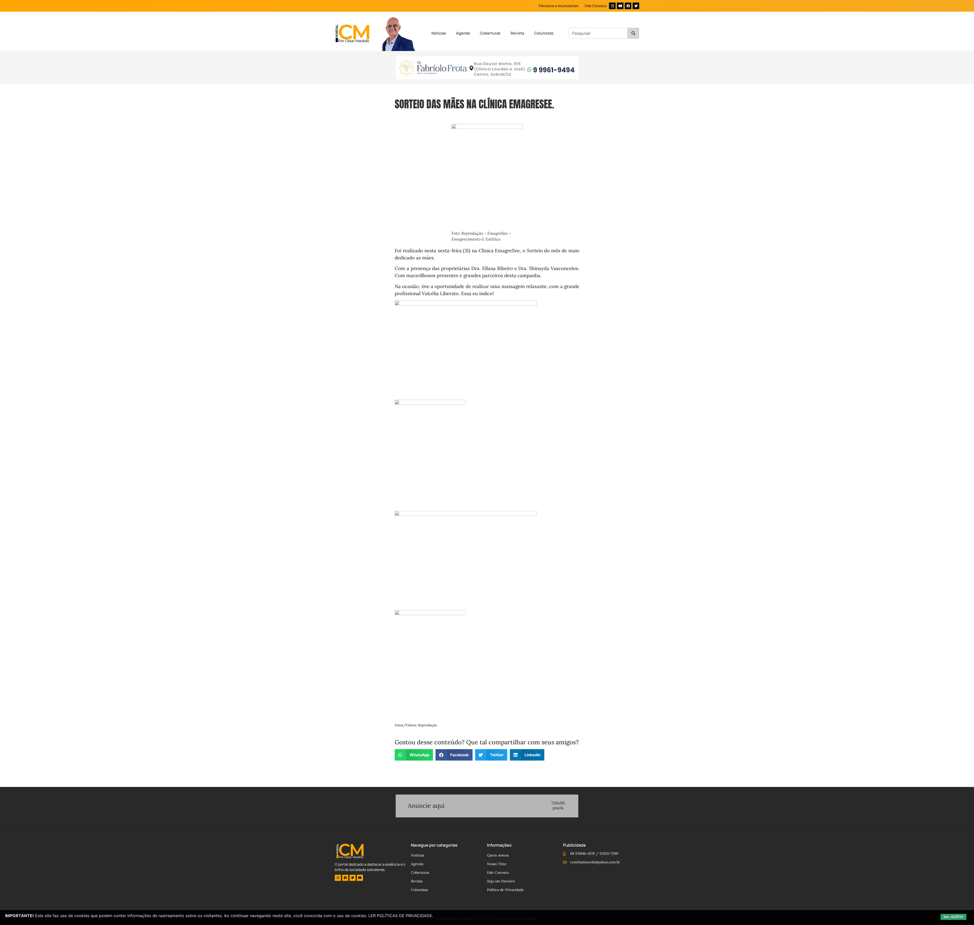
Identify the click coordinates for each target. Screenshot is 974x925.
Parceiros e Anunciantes (558, 5)
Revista (517, 33)
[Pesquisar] (633, 33)
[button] (414, 755)
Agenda (463, 33)
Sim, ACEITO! (953, 917)
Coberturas (490, 33)
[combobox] (598, 33)
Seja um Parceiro (501, 881)
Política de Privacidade (505, 889)
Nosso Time (497, 864)
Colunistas (543, 33)
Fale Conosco (595, 5)
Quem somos (498, 855)
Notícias (438, 33)
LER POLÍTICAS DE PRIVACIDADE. (400, 915)
